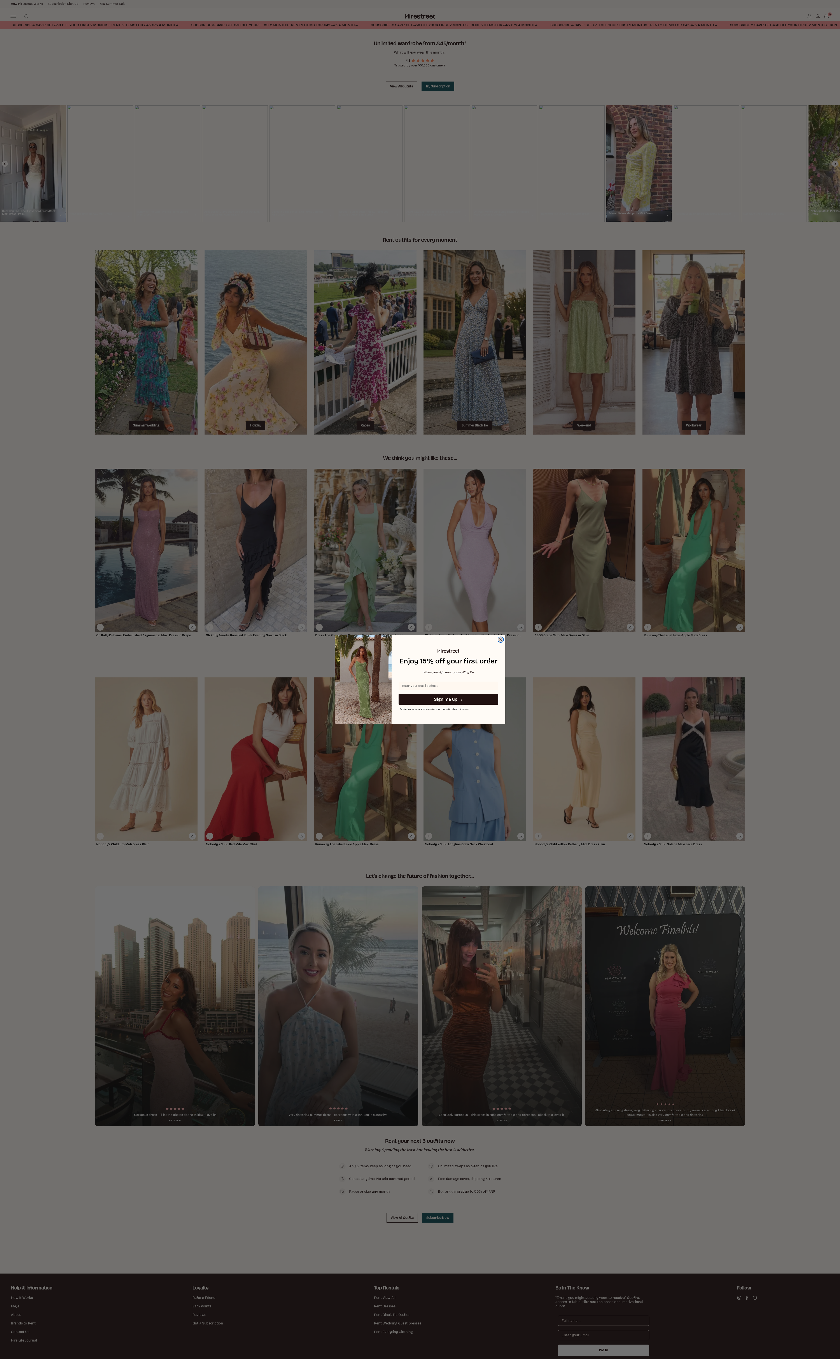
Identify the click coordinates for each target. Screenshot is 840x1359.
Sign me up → (448, 699)
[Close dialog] (501, 639)
